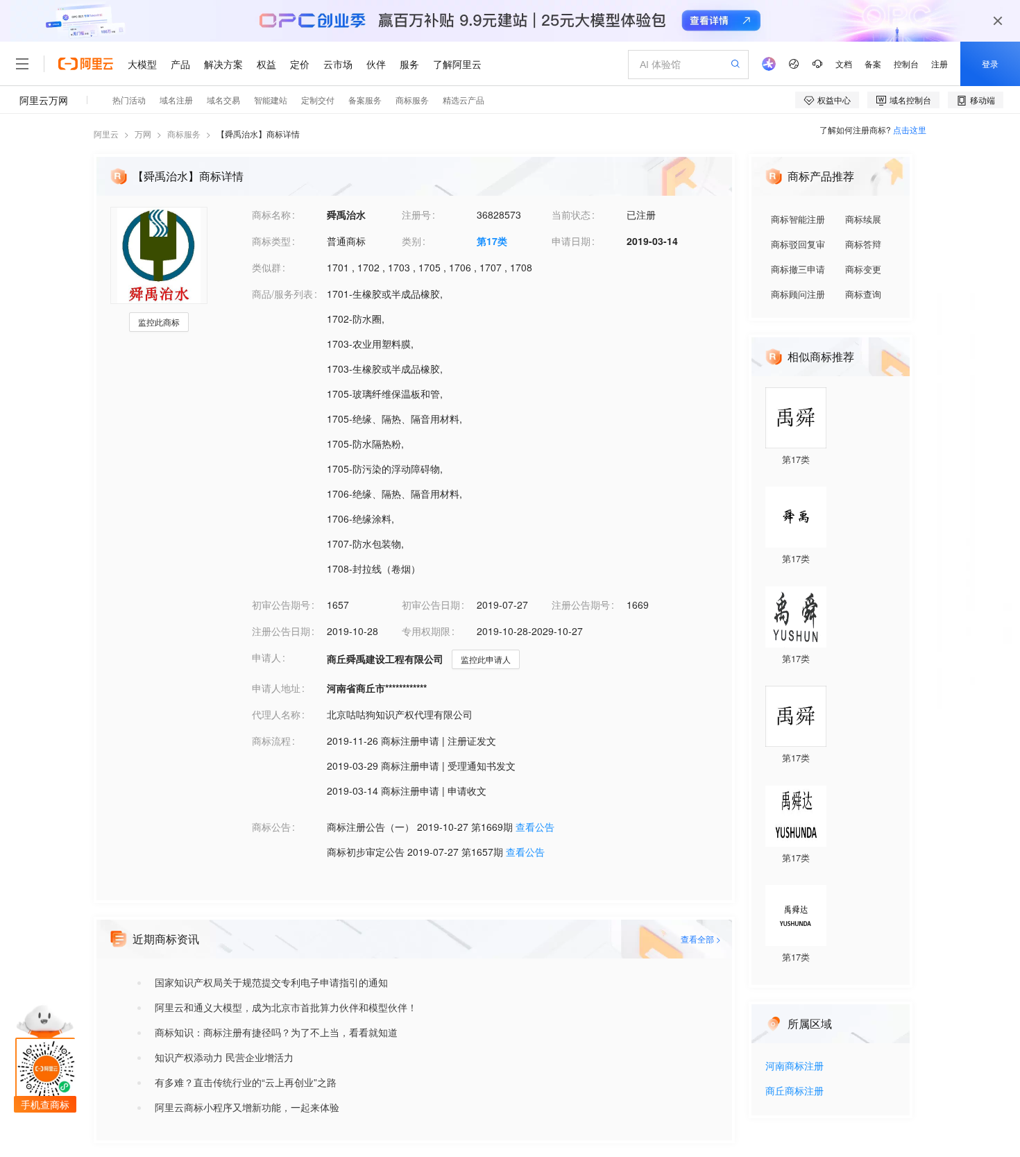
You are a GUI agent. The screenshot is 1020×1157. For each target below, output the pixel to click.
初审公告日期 (431, 604)
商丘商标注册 (794, 1091)
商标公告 (271, 827)
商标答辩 (863, 244)
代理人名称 (276, 714)
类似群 (266, 267)
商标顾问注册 (798, 294)
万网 (143, 134)
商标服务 (184, 134)
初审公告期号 (281, 604)
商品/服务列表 (282, 294)
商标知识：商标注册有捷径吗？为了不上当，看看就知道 (276, 1032)
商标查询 (863, 294)
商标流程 (271, 741)
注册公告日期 (281, 631)
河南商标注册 (794, 1066)
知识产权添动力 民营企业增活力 (224, 1057)
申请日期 (571, 241)
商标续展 (863, 219)
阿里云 (106, 134)
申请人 (266, 657)
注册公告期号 (581, 604)
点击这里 (909, 129)
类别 (411, 241)
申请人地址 (276, 688)
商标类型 (271, 241)
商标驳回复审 (798, 244)
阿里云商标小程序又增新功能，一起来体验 (247, 1107)
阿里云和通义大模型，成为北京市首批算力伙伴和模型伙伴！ (286, 1007)
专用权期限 (426, 631)
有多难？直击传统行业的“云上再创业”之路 (246, 1082)
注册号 (416, 214)
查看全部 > (701, 939)
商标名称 (271, 214)
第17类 (492, 241)
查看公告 (535, 827)
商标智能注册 (798, 219)
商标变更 (863, 269)
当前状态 (571, 214)
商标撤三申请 (798, 269)
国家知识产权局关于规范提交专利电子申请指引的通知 (271, 982)
